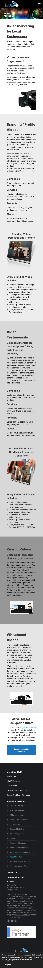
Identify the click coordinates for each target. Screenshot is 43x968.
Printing (12, 838)
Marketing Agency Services (20, 866)
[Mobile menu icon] (39, 4)
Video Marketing (15, 857)
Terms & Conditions (22, 915)
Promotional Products (17, 843)
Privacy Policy (12, 912)
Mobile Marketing (16, 824)
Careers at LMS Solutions (17, 790)
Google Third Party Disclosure (18, 795)
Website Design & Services (20, 861)
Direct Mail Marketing (17, 810)
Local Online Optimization (19, 820)
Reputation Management (19, 848)
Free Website (12, 786)
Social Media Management (19, 852)
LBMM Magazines (14, 781)
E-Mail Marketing (16, 815)
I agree (8, 964)
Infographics (11, 776)
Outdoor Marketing (16, 829)
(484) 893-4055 (29, 727)
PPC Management (16, 834)
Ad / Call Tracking (16, 806)
